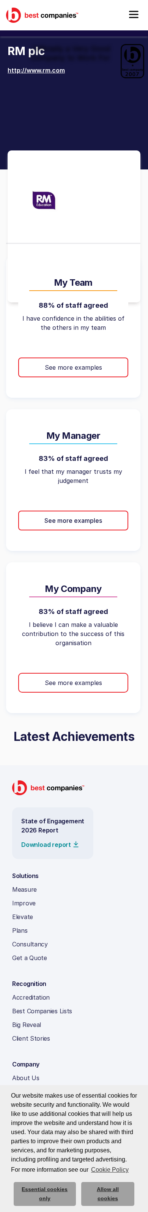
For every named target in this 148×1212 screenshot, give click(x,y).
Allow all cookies (108, 1193)
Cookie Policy (110, 1169)
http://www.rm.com (36, 70)
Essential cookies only (45, 1193)
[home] (42, 15)
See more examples (73, 367)
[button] (133, 15)
